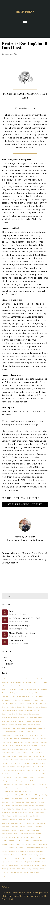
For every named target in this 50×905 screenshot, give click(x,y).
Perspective (40, 805)
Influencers (21, 770)
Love (20, 788)
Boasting (36, 689)
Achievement (27, 682)
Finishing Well (26, 739)
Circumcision (20, 696)
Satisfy (33, 837)
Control (4, 703)
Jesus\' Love (32, 774)
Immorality (12, 770)
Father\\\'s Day (11, 731)
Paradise (18, 802)
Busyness (5, 693)
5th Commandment (8, 679)
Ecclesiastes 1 (34, 714)
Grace (25, 756)
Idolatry (4, 770)
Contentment (38, 700)
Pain (12, 802)
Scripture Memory (8, 841)
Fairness (37, 724)
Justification (6, 784)
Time (10, 858)
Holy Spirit (13, 763)
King (21, 784)
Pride (3, 816)
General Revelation (21, 746)
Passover (33, 802)
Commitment (39, 696)
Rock (26, 833)
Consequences (27, 700)
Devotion (36, 710)
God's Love (42, 746)
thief (38, 872)
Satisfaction (25, 837)
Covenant (29, 703)
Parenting (25, 802)
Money (37, 795)
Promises (22, 816)
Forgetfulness (17, 742)
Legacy (38, 784)
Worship (35, 869)
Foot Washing (6, 742)
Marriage (14, 791)
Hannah (42, 756)
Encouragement (18, 717)
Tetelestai (14, 855)
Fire (33, 739)
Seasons (26, 841)
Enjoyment (5, 721)
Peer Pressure (17, 805)
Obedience (5, 802)
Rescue (13, 830)
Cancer (18, 693)
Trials (30, 858)
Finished (16, 739)
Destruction (28, 710)
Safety (38, 833)
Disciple (15, 714)
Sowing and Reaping (33, 848)
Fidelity (9, 739)
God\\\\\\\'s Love (9, 753)
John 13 (4, 781)
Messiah (24, 795)
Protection (13, 819)
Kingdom (15, 784)
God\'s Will (24, 749)
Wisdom (26, 553)
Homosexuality (32, 763)
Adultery (44, 682)
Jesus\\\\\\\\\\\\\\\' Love (33, 777)
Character (38, 693)
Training (16, 858)
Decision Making (34, 707)
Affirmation (35, 556)
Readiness (13, 823)
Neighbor (15, 798)
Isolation (37, 770)
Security (5, 844)
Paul (3, 805)
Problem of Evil (12, 816)
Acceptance (7, 559)
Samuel (12, 837)
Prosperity (5, 819)
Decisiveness (6, 710)
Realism (22, 823)
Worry (29, 869)
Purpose (37, 819)
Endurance (38, 717)
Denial (14, 710)
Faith (13, 728)
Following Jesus (41, 739)
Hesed (43, 760)
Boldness (44, 689)
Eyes (24, 724)
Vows (11, 865)
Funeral (4, 746)
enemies (10, 872)
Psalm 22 (29, 819)
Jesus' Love (22, 774)
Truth (12, 862)
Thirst (42, 855)
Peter (4, 809)
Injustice (30, 770)
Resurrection (35, 830)
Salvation (5, 837)
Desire (20, 710)
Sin (16, 848)
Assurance (38, 686)
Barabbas (13, 689)
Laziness (31, 784)
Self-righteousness (40, 844)
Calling (5, 563)
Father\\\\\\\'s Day (25, 731)
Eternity (4, 724)
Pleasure (24, 809)
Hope (34, 767)
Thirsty (35, 855)
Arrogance (29, 686)
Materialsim (23, 791)
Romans (32, 833)
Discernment (6, 714)
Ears (20, 714)
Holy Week (22, 763)
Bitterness (28, 689)
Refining (15, 826)
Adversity (5, 686)
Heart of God (23, 760)
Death (25, 707)
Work (23, 869)
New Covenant (24, 798)
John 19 (10, 781)
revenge (32, 872)
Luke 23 (39, 788)
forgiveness (18, 872)
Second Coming (36, 841)
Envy (23, 721)
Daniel (19, 707)
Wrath (42, 869)
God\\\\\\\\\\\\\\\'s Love (27, 753)
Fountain (35, 742)
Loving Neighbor (29, 788)
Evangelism (13, 724)
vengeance (5, 876)
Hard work (14, 760)
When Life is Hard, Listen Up (25, 504)
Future (11, 746)
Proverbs (22, 819)
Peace (8, 805)
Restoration (21, 830)
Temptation (6, 855)
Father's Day (32, 728)
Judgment (33, 781)
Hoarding (5, 763)
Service (11, 848)
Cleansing (29, 696)
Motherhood (6, 798)
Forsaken (27, 742)
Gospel (19, 756)
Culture (13, 707)
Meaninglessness (8, 795)
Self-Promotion (22, 559)
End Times (29, 717)
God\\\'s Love (35, 749)
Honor (18, 767)
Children (5, 696)
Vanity (37, 862)
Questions (5, 823)
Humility (41, 767)
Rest (28, 830)
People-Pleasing (38, 559)
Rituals (20, 833)
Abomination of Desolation (35, 679)
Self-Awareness (14, 844)
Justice (41, 781)
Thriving (5, 858)
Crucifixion (42, 703)
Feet (3, 739)
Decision (44, 707)
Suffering (39, 851)
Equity (29, 721)
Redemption (6, 826)
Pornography (41, 809)
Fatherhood (29, 735)
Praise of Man (22, 812)
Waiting (16, 865)
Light (44, 784)
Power (14, 812)
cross (3, 872)
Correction (20, 703)
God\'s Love (14, 749)
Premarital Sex (40, 812)
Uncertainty (20, 862)
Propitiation (37, 816)
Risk (15, 833)
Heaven (37, 760)
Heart (31, 760)
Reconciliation (40, 823)
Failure (30, 724)
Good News (12, 756)
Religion (29, 826)
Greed (31, 756)
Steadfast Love (14, 851)
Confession (16, 700)
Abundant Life (7, 682)
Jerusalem (13, 774)
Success (32, 851)
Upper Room (29, 862)
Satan (18, 837)
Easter (25, 714)
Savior (39, 837)
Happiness (5, 760)
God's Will (5, 749)
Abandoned (20, 679)
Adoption (36, 682)
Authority (5, 689)
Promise (29, 816)
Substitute (24, 851)
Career (25, 693)
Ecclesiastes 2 (7, 717)
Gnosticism (33, 746)
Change (31, 693)
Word (18, 869)
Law (25, 784)
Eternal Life (37, 721)
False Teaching (22, 728)
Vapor (43, 862)
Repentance (37, 826)
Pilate (9, 809)
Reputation (5, 830)
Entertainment (16, 721)
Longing (15, 788)
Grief (36, 756)
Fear (41, 735)
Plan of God (16, 809)
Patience (41, 802)
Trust (7, 862)
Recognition (24, 556)
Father (36, 735)
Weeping (5, 869)
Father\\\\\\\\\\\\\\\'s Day (13, 735)
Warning (37, 865)
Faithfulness (6, 728)
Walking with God (27, 865)
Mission (31, 795)
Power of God (6, 812)
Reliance (22, 826)
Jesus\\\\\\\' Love (14, 777)
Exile (20, 724)
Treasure (24, 858)
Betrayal (20, 689)
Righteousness (7, 833)
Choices (12, 696)
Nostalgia (42, 798)
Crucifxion (5, 707)
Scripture (19, 841)
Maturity (32, 791)
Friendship (42, 742)
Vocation (13, 563)
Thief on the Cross (25, 855)
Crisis (35, 703)
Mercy (17, 795)
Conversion (12, 703)
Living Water (6, 788)
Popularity (12, 556)
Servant (4, 848)
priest (26, 872)
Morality (44, 795)
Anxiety (21, 686)
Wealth (44, 865)
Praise (34, 553)
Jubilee (26, 781)
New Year (34, 798)
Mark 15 (7, 791)
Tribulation (37, 858)
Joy (21, 781)
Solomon (16, 553)
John (16, 781)
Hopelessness (26, 767)
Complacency (6, 700)
